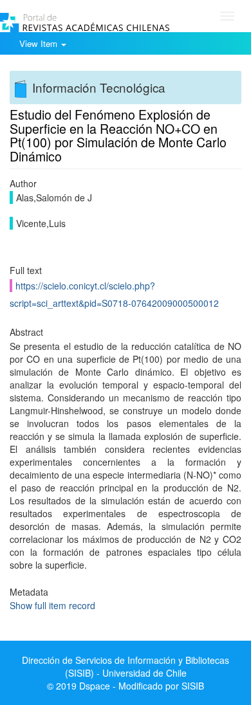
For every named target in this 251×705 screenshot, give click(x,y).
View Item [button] (39, 43)
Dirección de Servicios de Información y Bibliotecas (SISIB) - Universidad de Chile (125, 666)
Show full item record (52, 605)
